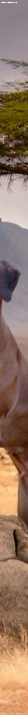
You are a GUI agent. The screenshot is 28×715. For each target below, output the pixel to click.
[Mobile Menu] (25, 2)
